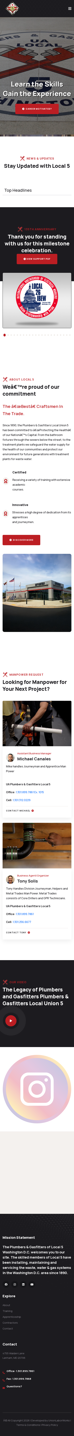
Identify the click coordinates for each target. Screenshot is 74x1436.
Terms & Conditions (28, 1425)
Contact (8, 1328)
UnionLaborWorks (59, 1420)
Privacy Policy (50, 1425)
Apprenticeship (12, 1317)
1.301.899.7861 (25, 914)
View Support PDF (38, 258)
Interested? (38, 111)
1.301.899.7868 (21, 1379)
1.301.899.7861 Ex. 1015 (30, 792)
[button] (4, 335)
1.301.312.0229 (21, 800)
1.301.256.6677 (22, 922)
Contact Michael (18, 810)
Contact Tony (16, 932)
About (6, 1305)
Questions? (14, 1386)
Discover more (22, 539)
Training (7, 1311)
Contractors (10, 1322)
